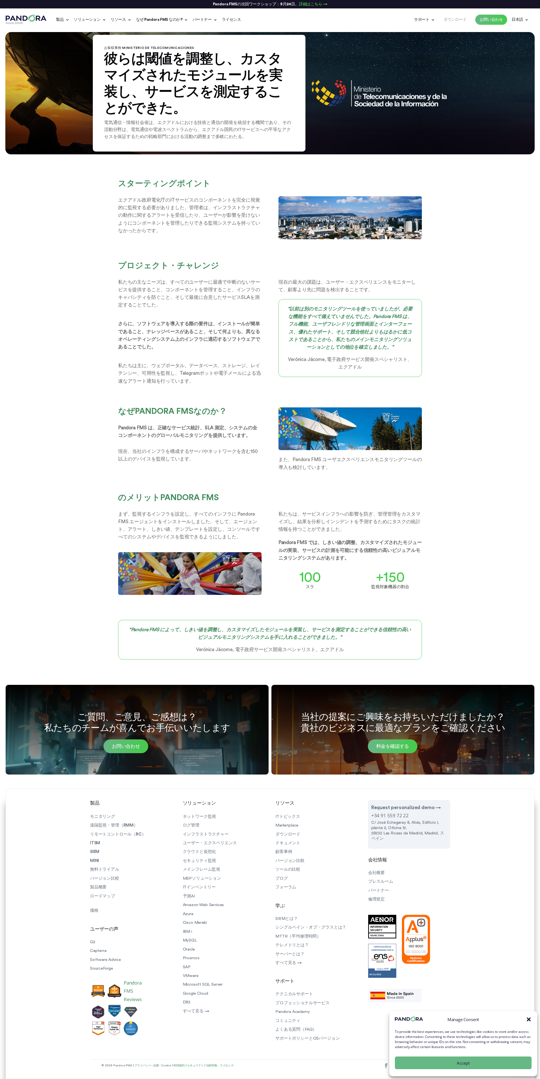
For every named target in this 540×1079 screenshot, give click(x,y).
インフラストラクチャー (206, 834)
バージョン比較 (104, 878)
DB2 (186, 1002)
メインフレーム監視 (201, 869)
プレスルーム (380, 881)
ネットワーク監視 (199, 816)
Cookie (166, 1065)
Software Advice (105, 960)
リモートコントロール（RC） (118, 834)
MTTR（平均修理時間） (298, 936)
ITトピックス (287, 816)
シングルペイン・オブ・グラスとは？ (310, 927)
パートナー (202, 20)
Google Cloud (195, 993)
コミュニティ (287, 1021)
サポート (421, 20)
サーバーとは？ (290, 954)
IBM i (187, 931)
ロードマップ (102, 896)
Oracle (189, 949)
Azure (188, 914)
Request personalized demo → (406, 807)
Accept (463, 1063)
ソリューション (87, 20)
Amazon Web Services (203, 905)
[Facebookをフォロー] (386, 1066)
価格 (94, 910)
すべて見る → (196, 1011)
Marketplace (286, 825)
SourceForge (101, 968)
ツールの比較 (287, 869)
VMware (191, 976)
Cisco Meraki (195, 922)
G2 (92, 942)
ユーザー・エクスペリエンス (210, 843)
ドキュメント (287, 843)
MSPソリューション (202, 878)
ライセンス (231, 20)
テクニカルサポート (294, 994)
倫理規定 (376, 899)
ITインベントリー (199, 887)
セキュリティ (195, 1065)
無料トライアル (104, 869)
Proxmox (191, 958)
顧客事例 (283, 852)
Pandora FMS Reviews (133, 991)
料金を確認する (392, 746)
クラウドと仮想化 (199, 852)
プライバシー (142, 1065)
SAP (187, 967)
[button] (529, 1019)
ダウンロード (287, 834)
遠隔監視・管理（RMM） (114, 825)
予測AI (189, 896)
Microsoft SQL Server (203, 984)
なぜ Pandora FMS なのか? (159, 20)
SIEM (94, 852)
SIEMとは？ (286, 919)
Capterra (98, 951)
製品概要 (98, 887)
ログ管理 (191, 825)
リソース (118, 20)
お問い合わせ (126, 746)
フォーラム (285, 887)
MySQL (190, 940)
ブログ (281, 878)
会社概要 (376, 873)
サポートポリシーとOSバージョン (307, 1038)
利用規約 (179, 1065)
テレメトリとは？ (292, 945)
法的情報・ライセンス (220, 1065)
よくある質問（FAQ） (296, 1029)
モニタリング (102, 816)
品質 (156, 1065)
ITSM (95, 843)
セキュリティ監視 (199, 861)
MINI (94, 861)
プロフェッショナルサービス (302, 1003)
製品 (60, 20)
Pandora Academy (292, 1012)
